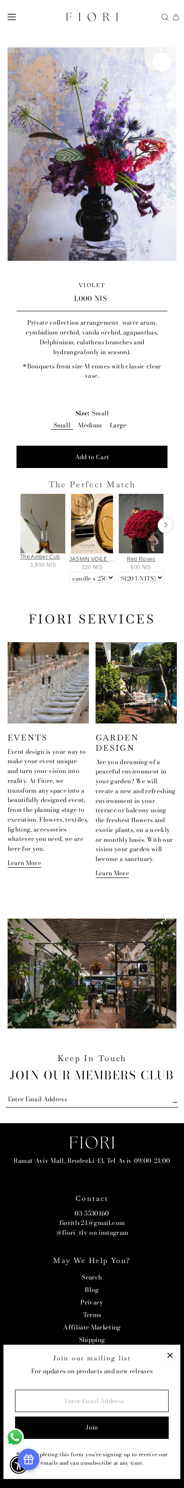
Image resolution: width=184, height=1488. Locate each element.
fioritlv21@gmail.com (92, 1223)
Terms (92, 1315)
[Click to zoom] (162, 62)
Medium (90, 425)
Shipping (92, 1340)
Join (92, 1427)
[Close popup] (170, 1355)
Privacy (91, 1302)
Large (118, 425)
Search (92, 1277)
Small (62, 425)
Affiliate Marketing (92, 1327)
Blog (92, 1290)
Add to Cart (92, 456)
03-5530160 (92, 1213)
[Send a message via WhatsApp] (14, 1437)
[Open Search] (165, 17)
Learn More (24, 863)
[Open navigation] (12, 17)
